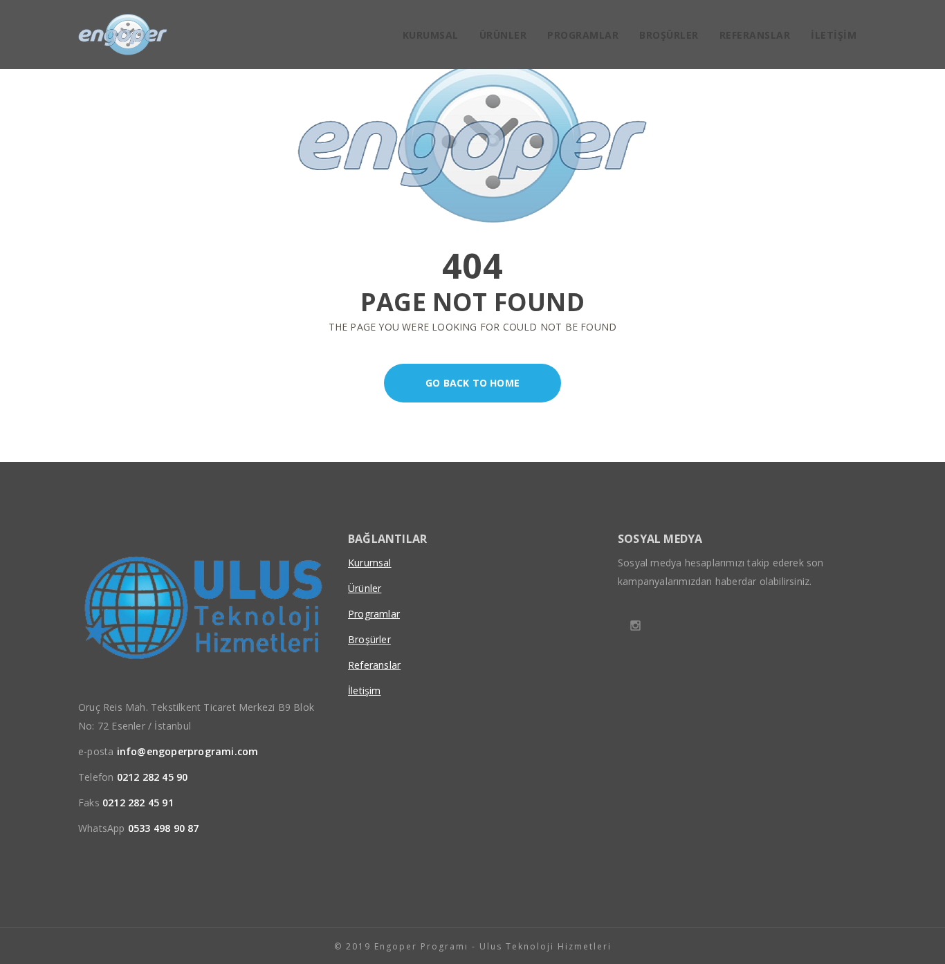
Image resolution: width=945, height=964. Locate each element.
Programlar (582, 34)
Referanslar (755, 34)
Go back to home (472, 382)
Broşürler (669, 34)
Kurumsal (431, 34)
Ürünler (503, 34)
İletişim (833, 34)
